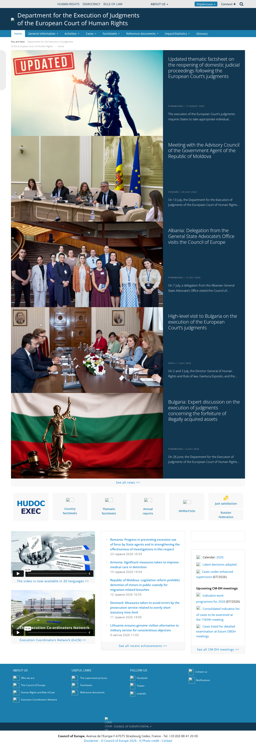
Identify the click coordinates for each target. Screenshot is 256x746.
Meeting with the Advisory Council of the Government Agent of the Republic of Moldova (203, 150)
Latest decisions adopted (220, 564)
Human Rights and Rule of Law (38, 692)
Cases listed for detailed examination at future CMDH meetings (216, 631)
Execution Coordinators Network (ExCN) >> (53, 640)
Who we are (27, 678)
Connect (227, 4)
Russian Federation (226, 515)
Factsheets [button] (110, 33)
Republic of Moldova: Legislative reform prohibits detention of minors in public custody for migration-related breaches (145, 585)
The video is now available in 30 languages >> (53, 581)
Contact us (201, 671)
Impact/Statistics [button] (176, 33)
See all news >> (128, 482)
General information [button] (41, 33)
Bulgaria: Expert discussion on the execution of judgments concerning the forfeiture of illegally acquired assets (204, 410)
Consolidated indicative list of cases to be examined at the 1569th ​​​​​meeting (217, 614)
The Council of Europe (33, 685)
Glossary (202, 33)
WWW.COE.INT (21, 4)
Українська (205, 4)
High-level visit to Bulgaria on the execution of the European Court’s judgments (202, 321)
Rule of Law (112, 4)
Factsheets (86, 685)
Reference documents (92, 692)
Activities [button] (71, 33)
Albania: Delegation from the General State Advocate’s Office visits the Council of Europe (201, 236)
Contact (167, 741)
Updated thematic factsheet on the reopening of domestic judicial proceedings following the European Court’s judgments (204, 67)
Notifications (203, 680)
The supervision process (93, 678)
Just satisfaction (226, 503)
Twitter (140, 685)
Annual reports (148, 511)
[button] (128, 727)
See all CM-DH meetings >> (218, 649)
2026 (220, 557)
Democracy (91, 4)
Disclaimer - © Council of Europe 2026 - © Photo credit (122, 741)
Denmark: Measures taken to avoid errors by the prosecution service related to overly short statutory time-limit (145, 607)
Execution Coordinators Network (39, 699)
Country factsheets (70, 511)
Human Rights (68, 4)
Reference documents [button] (141, 33)
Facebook (141, 678)
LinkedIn (141, 693)
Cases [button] (90, 33)
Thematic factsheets (109, 511)
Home (18, 33)
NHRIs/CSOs (187, 511)
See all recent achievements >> (143, 646)
